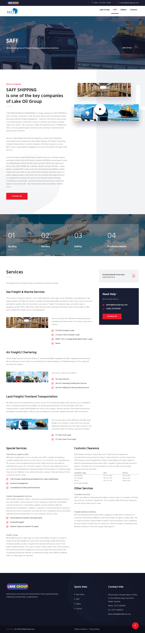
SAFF (115, 9)
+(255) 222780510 (113, 308)
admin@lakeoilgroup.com (130, 2)
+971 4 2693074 (117, 610)
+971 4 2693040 (120, 605)
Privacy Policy (94, 629)
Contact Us (17, 196)
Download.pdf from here (114, 275)
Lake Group (105, 9)
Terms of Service (80, 629)
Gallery (123, 9)
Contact (133, 9)
